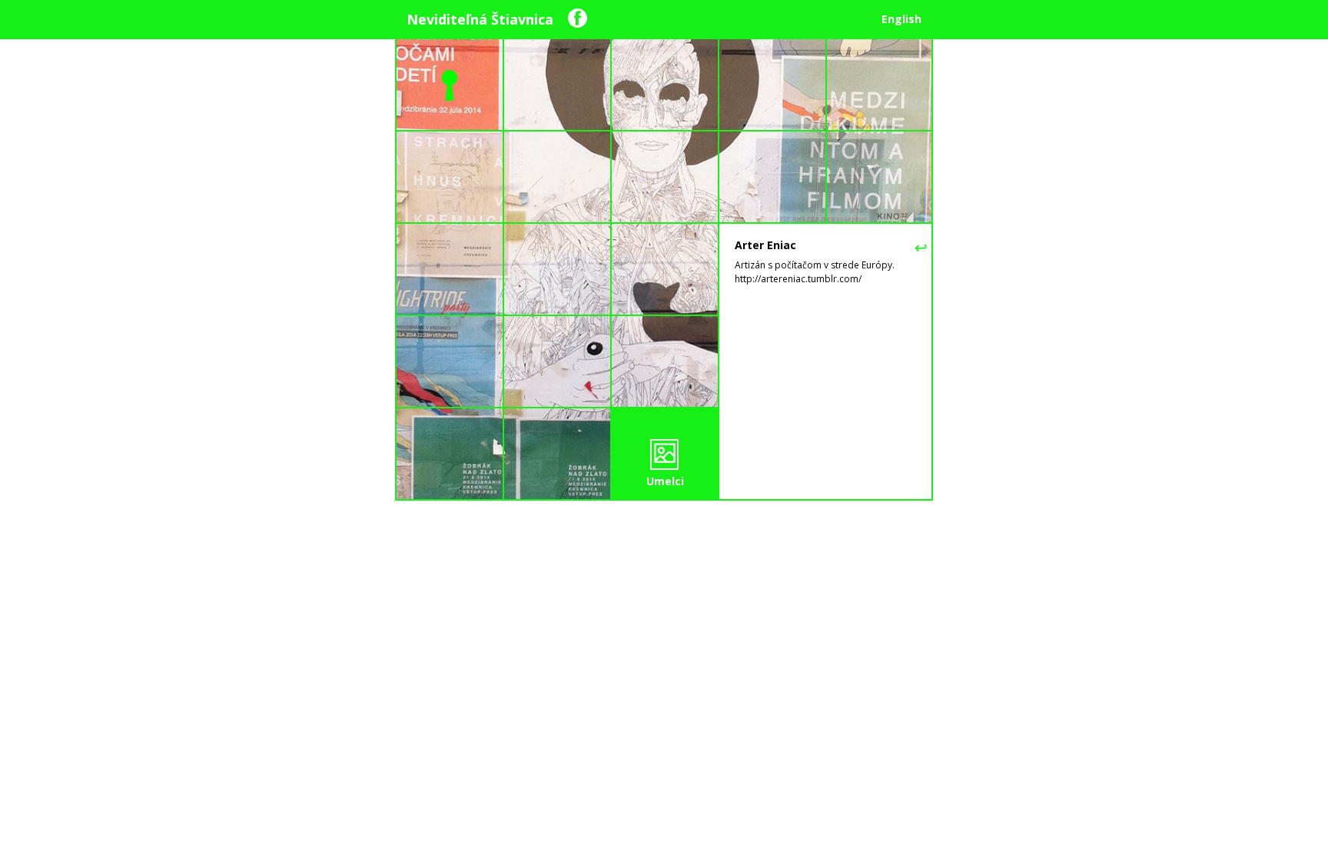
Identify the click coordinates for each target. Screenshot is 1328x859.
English (901, 19)
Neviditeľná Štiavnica (480, 19)
